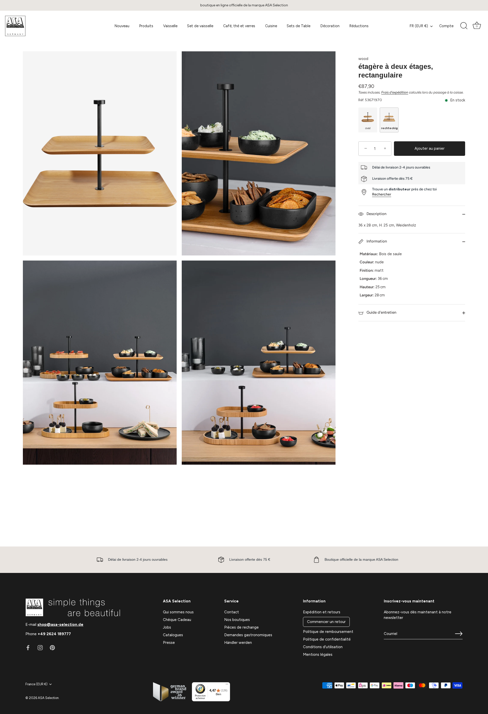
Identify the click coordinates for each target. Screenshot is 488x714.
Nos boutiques (237, 619)
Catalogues (173, 635)
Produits (146, 26)
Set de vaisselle (200, 26)
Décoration (330, 26)
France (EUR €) (36, 684)
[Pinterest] (52, 647)
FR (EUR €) (418, 26)
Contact (231, 612)
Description (375, 214)
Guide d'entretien (380, 312)
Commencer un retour (326, 621)
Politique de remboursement (328, 631)
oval (368, 128)
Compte (446, 26)
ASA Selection (48, 698)
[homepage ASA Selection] (42, 26)
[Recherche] (463, 26)
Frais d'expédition (394, 92)
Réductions (359, 26)
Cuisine (271, 26)
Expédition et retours (321, 612)
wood (363, 58)
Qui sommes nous (178, 612)
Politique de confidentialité (327, 639)
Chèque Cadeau (177, 619)
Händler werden (238, 642)
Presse (169, 642)
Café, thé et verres (239, 26)
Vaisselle (170, 26)
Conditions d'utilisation (323, 647)
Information (376, 241)
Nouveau (121, 26)
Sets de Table (298, 26)
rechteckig (389, 128)
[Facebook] (27, 647)
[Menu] (227, 685)
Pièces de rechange (241, 627)
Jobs (167, 627)
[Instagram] (40, 647)
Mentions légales (317, 654)
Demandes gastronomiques (248, 635)
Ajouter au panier (430, 148)
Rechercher (381, 194)
